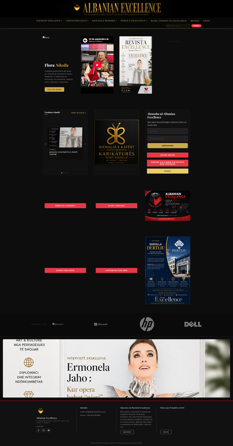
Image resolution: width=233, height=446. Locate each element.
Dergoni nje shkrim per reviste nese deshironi (167, 163)
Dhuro (167, 171)
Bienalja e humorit (104, 20)
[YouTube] (49, 430)
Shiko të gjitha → (78, 113)
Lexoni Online (167, 155)
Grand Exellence (77, 20)
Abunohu (127, 432)
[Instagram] (44, 430)
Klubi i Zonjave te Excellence (169, 21)
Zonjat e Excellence (134, 20)
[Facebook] (38, 430)
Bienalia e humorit (65, 206)
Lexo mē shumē (54, 89)
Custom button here (117, 270)
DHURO (196, 26)
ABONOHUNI (167, 146)
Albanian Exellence (49, 20)
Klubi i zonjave (116, 206)
